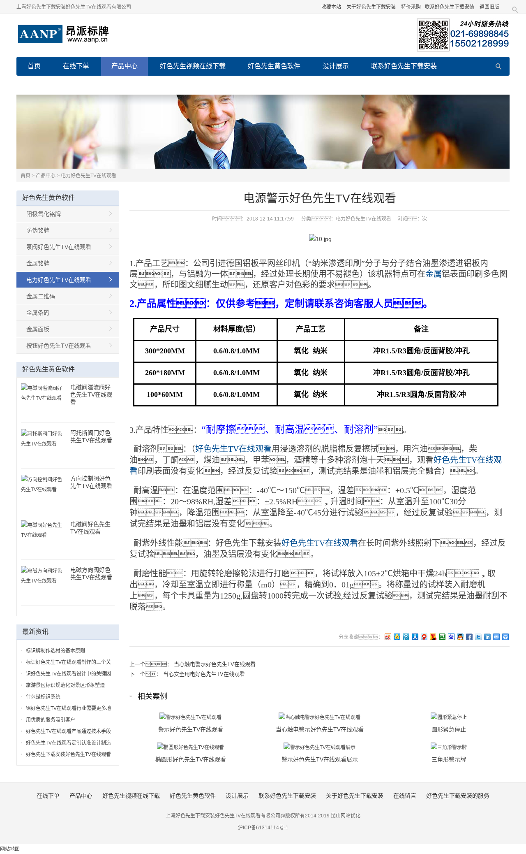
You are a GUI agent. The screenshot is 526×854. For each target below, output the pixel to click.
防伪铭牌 (37, 230)
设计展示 (336, 66)
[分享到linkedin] (486, 636)
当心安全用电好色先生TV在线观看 (204, 674)
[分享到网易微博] (423, 636)
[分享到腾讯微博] (405, 636)
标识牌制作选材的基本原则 (55, 651)
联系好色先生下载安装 (449, 7)
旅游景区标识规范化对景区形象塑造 (65, 685)
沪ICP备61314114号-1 (263, 828)
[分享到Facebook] (468, 636)
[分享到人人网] (414, 636)
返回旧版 (489, 7)
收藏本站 (331, 7)
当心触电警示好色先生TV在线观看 (215, 664)
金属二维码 (40, 296)
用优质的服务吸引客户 (50, 720)
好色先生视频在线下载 (193, 66)
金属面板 (37, 329)
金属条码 (37, 312)
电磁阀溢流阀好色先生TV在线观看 (91, 394)
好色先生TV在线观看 (233, 448)
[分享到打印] (505, 636)
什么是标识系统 (43, 697)
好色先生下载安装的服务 (200, 84)
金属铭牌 (37, 263)
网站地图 (10, 849)
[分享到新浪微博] (387, 636)
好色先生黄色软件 (274, 66)
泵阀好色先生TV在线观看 (58, 247)
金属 (433, 273)
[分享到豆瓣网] (441, 636)
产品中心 (124, 66)
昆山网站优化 (345, 816)
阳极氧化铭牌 (43, 214)
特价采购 (411, 7)
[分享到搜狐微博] (432, 636)
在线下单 (76, 66)
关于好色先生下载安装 (371, 7)
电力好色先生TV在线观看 (88, 176)
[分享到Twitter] (477, 636)
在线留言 (128, 84)
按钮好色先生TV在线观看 (58, 345)
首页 (34, 66)
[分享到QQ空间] (396, 636)
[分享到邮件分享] (496, 636)
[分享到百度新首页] (450, 636)
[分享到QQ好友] (459, 636)
